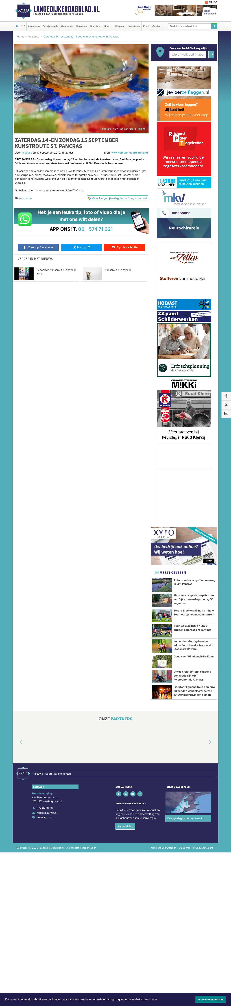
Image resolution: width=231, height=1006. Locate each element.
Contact (157, 26)
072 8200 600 (45, 808)
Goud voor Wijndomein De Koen (194, 656)
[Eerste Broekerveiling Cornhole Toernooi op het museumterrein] (162, 615)
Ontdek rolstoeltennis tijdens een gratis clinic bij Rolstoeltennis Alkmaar (192, 675)
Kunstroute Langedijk (118, 270)
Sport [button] (107, 26)
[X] (126, 794)
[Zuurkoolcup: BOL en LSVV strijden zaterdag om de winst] (162, 631)
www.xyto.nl (44, 817)
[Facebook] (119, 794)
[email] (226, 413)
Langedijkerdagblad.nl (66, 9)
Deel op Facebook (40, 247)
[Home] (17, 26)
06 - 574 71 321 (95, 229)
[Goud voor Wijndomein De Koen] (162, 661)
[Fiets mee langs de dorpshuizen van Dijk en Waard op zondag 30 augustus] (162, 600)
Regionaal (81, 26)
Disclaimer (184, 848)
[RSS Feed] (140, 794)
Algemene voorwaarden (163, 848)
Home (20, 36)
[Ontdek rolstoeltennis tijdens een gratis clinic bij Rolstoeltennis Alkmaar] (162, 676)
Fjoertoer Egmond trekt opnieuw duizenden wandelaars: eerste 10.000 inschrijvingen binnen (194, 690)
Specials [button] (95, 26)
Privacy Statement (203, 848)
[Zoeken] (214, 26)
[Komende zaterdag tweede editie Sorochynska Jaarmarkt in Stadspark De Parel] (162, 646)
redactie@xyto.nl (47, 812)
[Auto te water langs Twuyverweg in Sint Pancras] (162, 585)
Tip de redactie (127, 247)
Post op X (83, 247)
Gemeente (67, 26)
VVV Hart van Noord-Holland (129, 152)
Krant (146, 26)
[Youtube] (133, 794)
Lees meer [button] (150, 999)
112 (23, 26)
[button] (17, 742)
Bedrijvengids (50, 26)
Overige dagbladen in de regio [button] (185, 818)
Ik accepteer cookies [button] (210, 999)
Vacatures (134, 26)
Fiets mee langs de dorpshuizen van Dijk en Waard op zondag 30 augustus (194, 599)
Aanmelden (125, 826)
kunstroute (25, 198)
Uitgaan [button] (119, 26)
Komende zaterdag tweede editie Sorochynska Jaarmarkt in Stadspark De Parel (194, 645)
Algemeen (34, 26)
